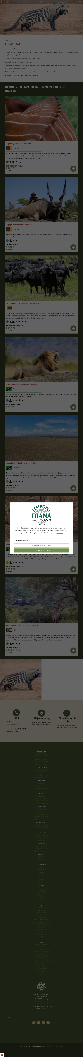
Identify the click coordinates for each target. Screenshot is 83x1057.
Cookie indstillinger (21, 540)
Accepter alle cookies (41, 550)
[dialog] (41, 528)
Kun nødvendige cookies (41, 545)
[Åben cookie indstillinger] (2, 1055)
